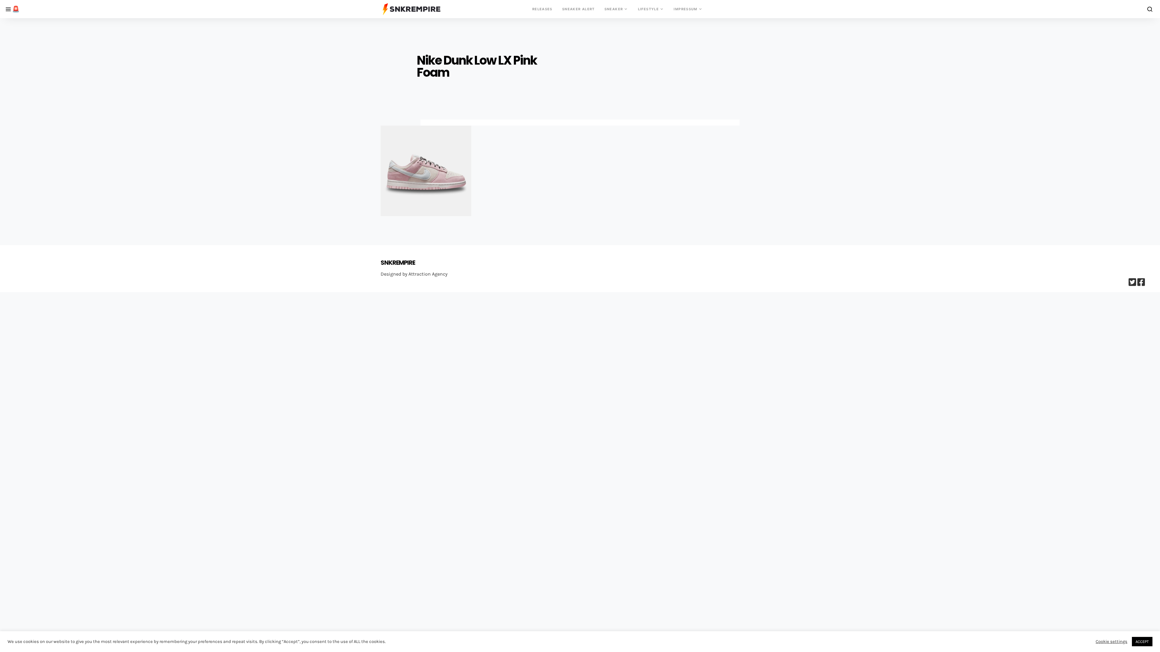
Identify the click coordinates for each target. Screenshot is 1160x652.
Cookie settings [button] (1111, 641)
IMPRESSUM (685, 9)
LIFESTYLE (648, 9)
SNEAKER (613, 9)
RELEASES (542, 9)
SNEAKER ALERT (578, 9)
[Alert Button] (10, 9)
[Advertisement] (580, 233)
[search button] (1150, 9)
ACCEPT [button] (1142, 641)
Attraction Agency (427, 274)
